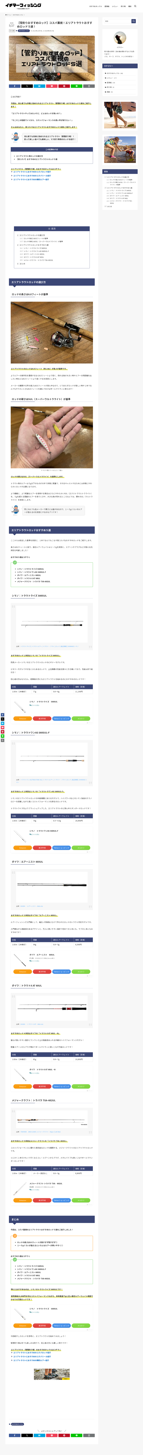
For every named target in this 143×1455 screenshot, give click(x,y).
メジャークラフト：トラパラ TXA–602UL (38, 260)
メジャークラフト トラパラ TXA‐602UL (45, 1183)
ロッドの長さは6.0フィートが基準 (36, 238)
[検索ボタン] (135, 6)
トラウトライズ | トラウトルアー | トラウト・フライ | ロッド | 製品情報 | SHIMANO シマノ (49, 646)
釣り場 (110, 87)
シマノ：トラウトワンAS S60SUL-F (36, 251)
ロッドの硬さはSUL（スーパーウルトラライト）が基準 (43, 241)
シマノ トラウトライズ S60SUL (43, 701)
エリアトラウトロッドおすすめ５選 (34, 245)
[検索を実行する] (133, 21)
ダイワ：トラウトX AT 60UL (34, 257)
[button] (14, 86)
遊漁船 (111, 82)
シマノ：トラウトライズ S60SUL (35, 248)
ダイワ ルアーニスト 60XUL (42, 954)
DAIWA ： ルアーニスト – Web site (31, 906)
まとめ (22, 263)
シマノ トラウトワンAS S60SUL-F (43, 830)
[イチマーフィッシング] (23, 6)
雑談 (110, 92)
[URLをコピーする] (89, 86)
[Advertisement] (52, 203)
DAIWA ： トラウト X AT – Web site (31, 1024)
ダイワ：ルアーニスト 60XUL (34, 254)
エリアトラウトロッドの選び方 (32, 235)
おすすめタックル (24, 31)
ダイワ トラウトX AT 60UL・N (42, 1069)
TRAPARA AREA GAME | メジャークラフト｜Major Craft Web (40, 1132)
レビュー (112, 78)
